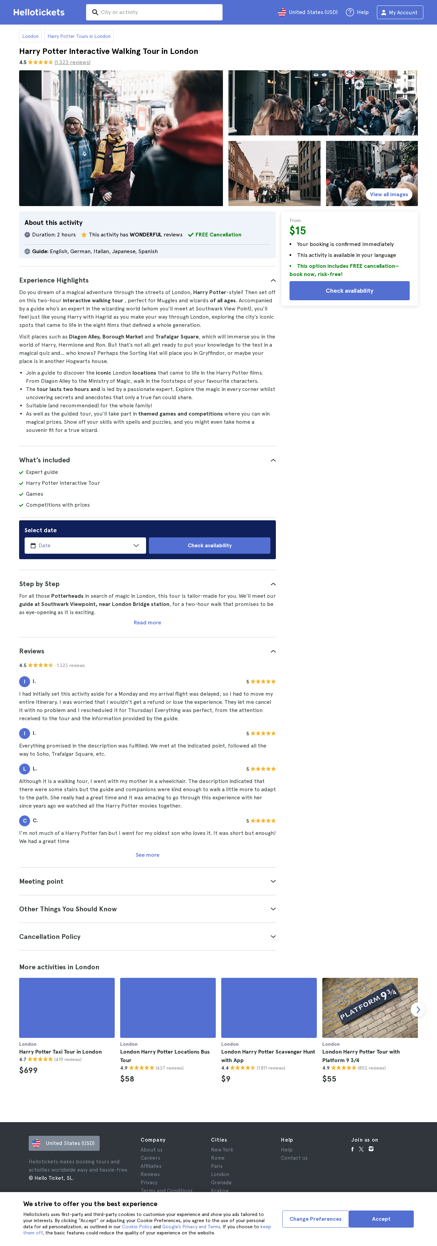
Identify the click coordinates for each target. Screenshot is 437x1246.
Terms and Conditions (167, 1191)
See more (147, 855)
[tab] (147, 280)
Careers (150, 1158)
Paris (217, 1166)
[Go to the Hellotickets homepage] (40, 12)
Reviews (150, 1174)
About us (152, 1150)
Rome (218, 1158)
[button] (147, 280)
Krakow (220, 1191)
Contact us (294, 1158)
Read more (147, 622)
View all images (389, 194)
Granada (221, 1182)
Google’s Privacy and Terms (191, 1226)
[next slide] (418, 1009)
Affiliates (151, 1166)
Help (287, 1150)
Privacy (149, 1182)
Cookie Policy (137, 1226)
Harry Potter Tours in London (79, 36)
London (30, 36)
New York (222, 1150)
